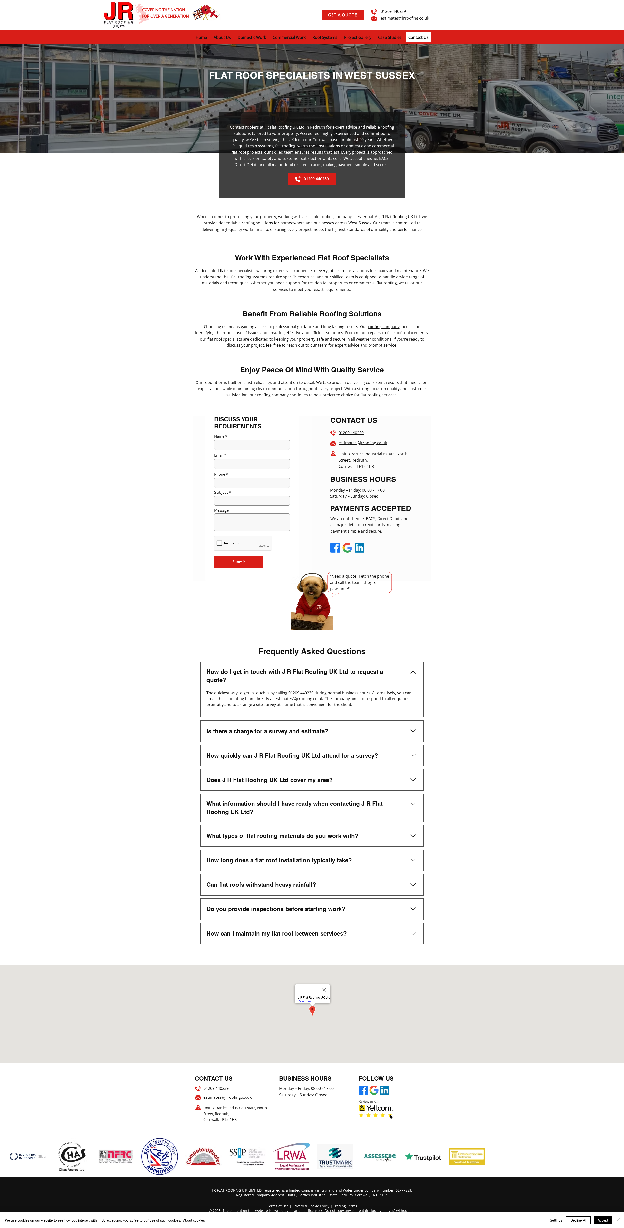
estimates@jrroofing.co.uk (405, 18)
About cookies (194, 1220)
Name (219, 436)
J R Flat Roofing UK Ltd (284, 127)
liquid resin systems (255, 146)
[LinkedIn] (359, 548)
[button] (390, 37)
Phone (219, 474)
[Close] (618, 1220)
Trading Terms (345, 1206)
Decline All (578, 1220)
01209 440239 (393, 11)
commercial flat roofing (375, 283)
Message (221, 510)
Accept (603, 1220)
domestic (354, 146)
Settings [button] (556, 1220)
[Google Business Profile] (347, 548)
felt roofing (285, 146)
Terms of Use (278, 1206)
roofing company (384, 326)
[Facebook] (335, 548)
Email (219, 455)
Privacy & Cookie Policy (310, 1206)
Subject (221, 492)
